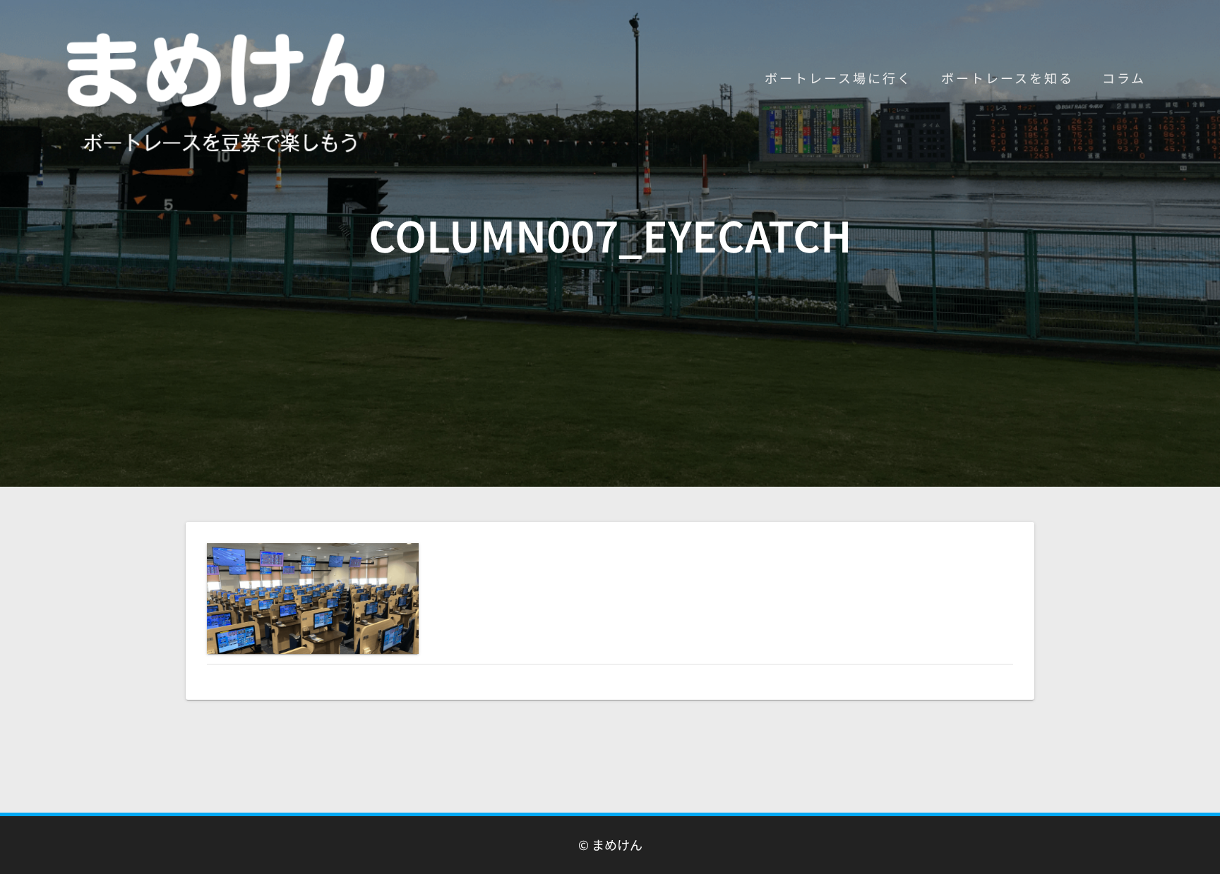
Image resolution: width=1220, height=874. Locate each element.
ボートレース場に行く (838, 77)
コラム (1124, 77)
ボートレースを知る (1007, 77)
